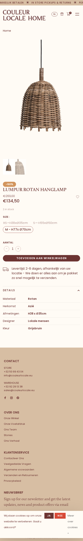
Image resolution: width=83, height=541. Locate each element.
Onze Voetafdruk (14, 424)
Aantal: (8, 242)
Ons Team (10, 429)
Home (7, 31)
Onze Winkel (11, 418)
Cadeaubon (62, 14)
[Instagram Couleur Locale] (11, 398)
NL (54, 14)
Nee (60, 515)
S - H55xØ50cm (45, 223)
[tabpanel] (41, 98)
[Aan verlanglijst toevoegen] (77, 197)
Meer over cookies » (73, 524)
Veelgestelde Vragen (17, 464)
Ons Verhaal (11, 440)
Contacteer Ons (14, 458)
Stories (8, 435)
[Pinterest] (18, 398)
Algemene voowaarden (19, 469)
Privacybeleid (12, 480)
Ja (49, 515)
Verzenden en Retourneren (21, 475)
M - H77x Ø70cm (18, 229)
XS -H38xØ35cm (15, 223)
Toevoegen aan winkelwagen (41, 258)
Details (9, 290)
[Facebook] (5, 398)
